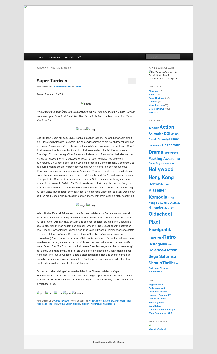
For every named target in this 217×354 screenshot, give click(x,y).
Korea (171, 197)
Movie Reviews (156, 108)
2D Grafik (154, 127)
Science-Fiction (163, 250)
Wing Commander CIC (160, 313)
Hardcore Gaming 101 (160, 295)
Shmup (155, 263)
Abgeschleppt (156, 284)
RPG (170, 244)
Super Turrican (52, 80)
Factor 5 (100, 300)
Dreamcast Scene (158, 291)
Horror (154, 184)
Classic (153, 139)
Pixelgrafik (42, 303)
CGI (167, 133)
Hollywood (161, 169)
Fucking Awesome (164, 158)
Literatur (153, 101)
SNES (62, 303)
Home (40, 56)
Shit (174, 257)
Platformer (53, 303)
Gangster (165, 163)
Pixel (128, 300)
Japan (164, 184)
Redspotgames (156, 302)
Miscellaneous (156, 105)
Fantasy (168, 152)
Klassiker (157, 190)
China (175, 134)
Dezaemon (171, 144)
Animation (156, 133)
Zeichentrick (155, 271)
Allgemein (154, 90)
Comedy (163, 139)
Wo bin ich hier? (73, 56)
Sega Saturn (160, 256)
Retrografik (158, 243)
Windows (164, 268)
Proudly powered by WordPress (108, 342)
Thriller (168, 263)
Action (92, 300)
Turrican (85, 303)
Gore (172, 163)
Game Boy (155, 163)
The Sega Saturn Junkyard (162, 309)
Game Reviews (61, 300)
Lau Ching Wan (167, 203)
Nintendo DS (168, 208)
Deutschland (155, 145)
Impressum (54, 56)
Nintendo (155, 207)
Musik (152, 112)
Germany (109, 300)
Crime (174, 138)
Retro (169, 236)
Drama (156, 151)
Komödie (158, 197)
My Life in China (157, 298)
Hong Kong (161, 177)
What (156, 268)
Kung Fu (154, 203)
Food (151, 94)
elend (78, 86)
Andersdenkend (157, 287)
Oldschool (120, 300)
